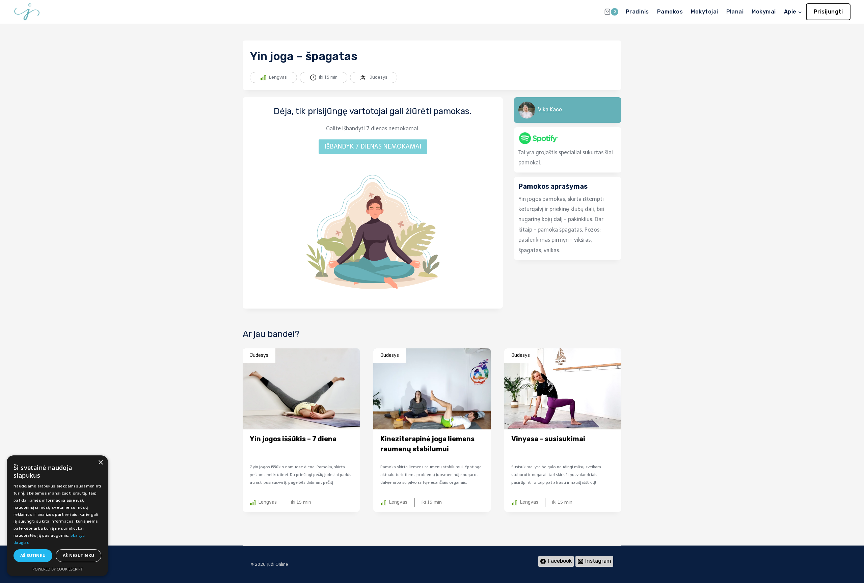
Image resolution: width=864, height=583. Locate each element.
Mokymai (764, 11)
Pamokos (670, 11)
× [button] (100, 462)
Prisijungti (828, 11)
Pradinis (637, 11)
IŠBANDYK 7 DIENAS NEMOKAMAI (373, 146)
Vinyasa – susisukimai (548, 439)
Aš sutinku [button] (33, 555)
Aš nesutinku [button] (78, 555)
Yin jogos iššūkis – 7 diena (293, 439)
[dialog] (57, 515)
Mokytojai (704, 11)
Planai (735, 11)
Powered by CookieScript (57, 569)
